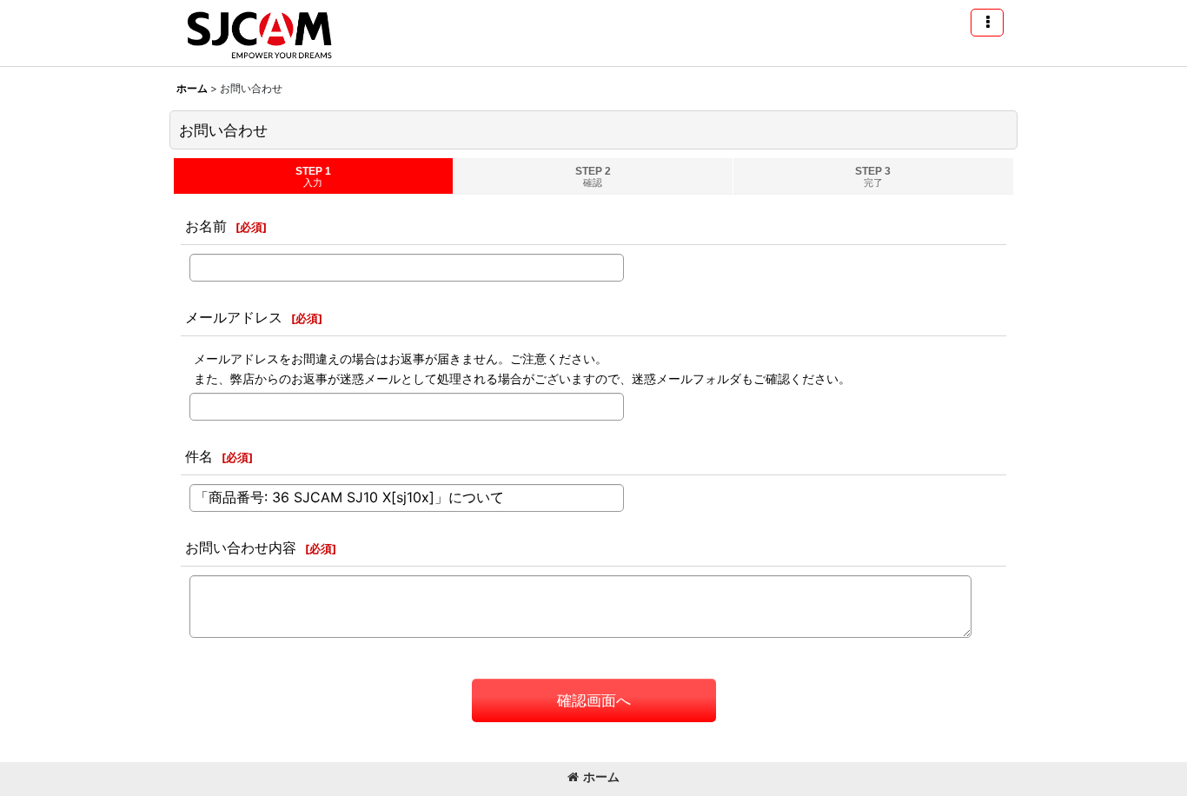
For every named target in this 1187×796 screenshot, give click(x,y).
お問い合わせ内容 (240, 547)
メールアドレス (233, 317)
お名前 (206, 226)
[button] (987, 22)
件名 (199, 456)
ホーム (601, 776)
